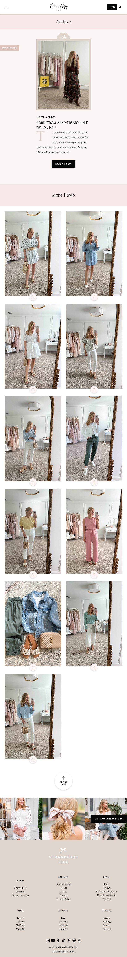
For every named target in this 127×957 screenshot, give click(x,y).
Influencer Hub (63, 884)
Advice (20, 921)
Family (20, 918)
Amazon (20, 891)
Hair (63, 918)
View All (106, 899)
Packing (107, 921)
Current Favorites (20, 895)
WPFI (72, 952)
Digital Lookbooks (106, 895)
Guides (106, 918)
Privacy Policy (63, 899)
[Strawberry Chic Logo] (58, 10)
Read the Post (63, 164)
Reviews (107, 888)
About (63, 891)
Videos (63, 888)
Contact (63, 895)
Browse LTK (20, 888)
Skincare (63, 921)
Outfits (106, 884)
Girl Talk (20, 925)
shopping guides (45, 117)
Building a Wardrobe (106, 891)
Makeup (63, 925)
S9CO (64, 952)
